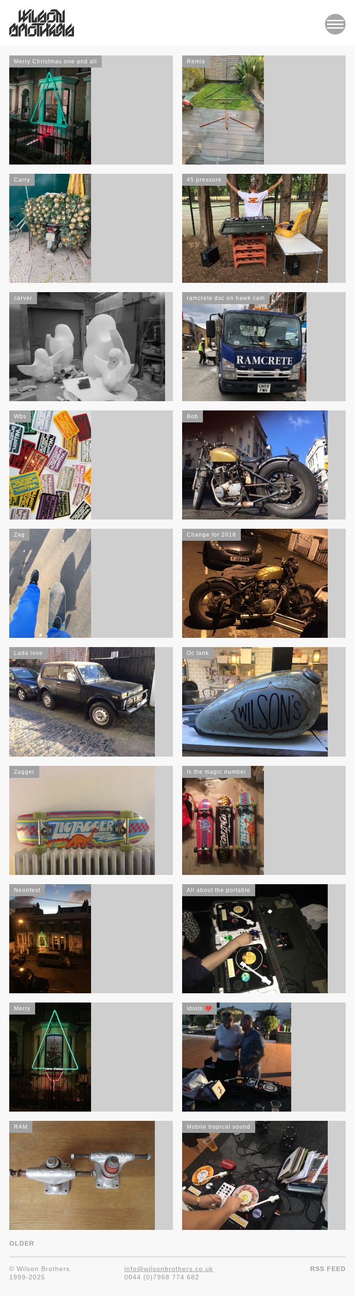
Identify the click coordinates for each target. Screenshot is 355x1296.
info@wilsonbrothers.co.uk (168, 1268)
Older (21, 1243)
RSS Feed (328, 1268)
